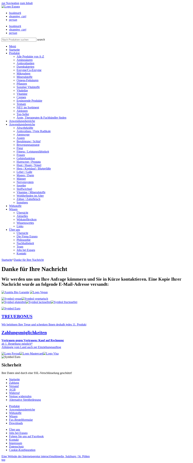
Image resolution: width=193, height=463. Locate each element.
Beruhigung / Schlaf (29, 141)
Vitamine (22, 93)
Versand (14, 386)
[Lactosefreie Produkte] (38, 302)
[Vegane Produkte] (12, 298)
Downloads (16, 423)
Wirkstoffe (15, 205)
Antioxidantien (25, 63)
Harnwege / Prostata (29, 161)
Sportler (21, 185)
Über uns (14, 229)
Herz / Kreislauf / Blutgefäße (34, 168)
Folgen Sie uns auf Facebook (26, 436)
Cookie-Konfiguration (22, 449)
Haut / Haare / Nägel (29, 165)
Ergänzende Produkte (29, 100)
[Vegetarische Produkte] (35, 298)
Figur (20, 148)
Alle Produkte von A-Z (30, 56)
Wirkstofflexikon (27, 219)
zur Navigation (10, 3)
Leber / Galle (24, 172)
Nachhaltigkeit (25, 243)
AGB (12, 389)
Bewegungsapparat (28, 144)
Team (20, 246)
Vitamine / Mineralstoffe (31, 192)
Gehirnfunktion (26, 158)
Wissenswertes (25, 222)
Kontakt (21, 253)
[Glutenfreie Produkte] (14, 302)
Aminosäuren (25, 59)
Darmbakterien (25, 66)
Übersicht (22, 212)
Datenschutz (16, 446)
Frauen (21, 155)
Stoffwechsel (24, 188)
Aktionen (22, 110)
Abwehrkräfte (25, 127)
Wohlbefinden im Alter (30, 195)
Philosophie (24, 239)
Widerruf (14, 393)
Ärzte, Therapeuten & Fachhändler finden (41, 117)
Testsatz (21, 104)
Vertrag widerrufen (20, 396)
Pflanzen (22, 83)
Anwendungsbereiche (22, 121)
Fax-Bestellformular (21, 419)
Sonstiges (22, 202)
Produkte (14, 53)
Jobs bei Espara (26, 250)
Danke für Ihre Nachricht (29, 259)
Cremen (21, 97)
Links (20, 226)
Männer (21, 178)
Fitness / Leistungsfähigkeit (33, 151)
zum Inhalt (26, 3)
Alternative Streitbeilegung (25, 399)
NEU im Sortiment (28, 107)
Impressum (15, 443)
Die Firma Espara (27, 236)
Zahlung (14, 382)
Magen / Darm (25, 175)
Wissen (13, 209)
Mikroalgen (23, 73)
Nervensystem (25, 182)
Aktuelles (22, 216)
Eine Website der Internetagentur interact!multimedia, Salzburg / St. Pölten (46, 456)
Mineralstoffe (24, 76)
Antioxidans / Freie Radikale (34, 131)
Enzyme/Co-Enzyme (29, 70)
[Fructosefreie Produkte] (64, 302)
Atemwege (23, 134)
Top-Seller (23, 114)
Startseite (14, 49)
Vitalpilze (22, 90)
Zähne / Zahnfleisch (28, 199)
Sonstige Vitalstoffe (28, 87)
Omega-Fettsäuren (27, 80)
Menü (12, 46)
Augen (21, 138)
